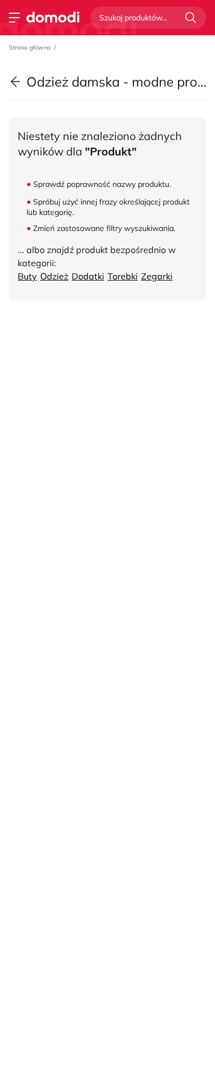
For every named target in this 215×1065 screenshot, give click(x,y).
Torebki (123, 276)
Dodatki (88, 276)
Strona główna (30, 47)
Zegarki (157, 276)
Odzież (54, 276)
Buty (27, 276)
